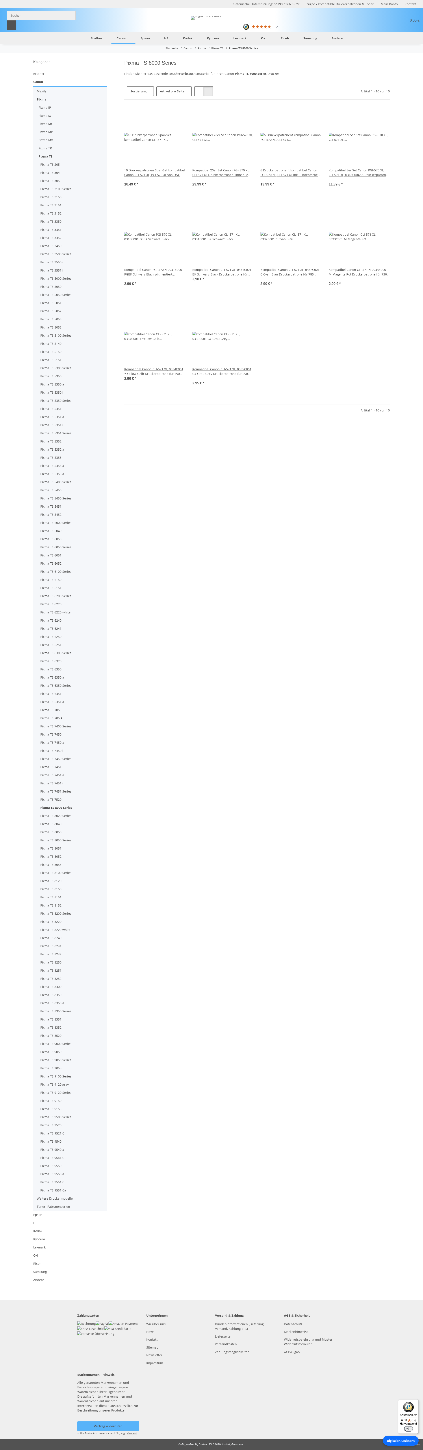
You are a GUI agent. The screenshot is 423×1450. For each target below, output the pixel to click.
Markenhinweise (296, 1332)
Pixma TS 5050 (50, 286)
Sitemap (152, 1347)
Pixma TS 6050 (50, 539)
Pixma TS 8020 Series (55, 816)
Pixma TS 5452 (50, 514)
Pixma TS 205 (50, 164)
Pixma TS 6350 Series (55, 685)
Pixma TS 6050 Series (55, 547)
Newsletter (154, 1355)
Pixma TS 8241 (50, 946)
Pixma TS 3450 (50, 246)
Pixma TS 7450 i (51, 751)
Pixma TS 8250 (50, 962)
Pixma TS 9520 (50, 1125)
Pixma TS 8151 (50, 897)
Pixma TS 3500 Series (55, 254)
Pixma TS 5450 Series (55, 498)
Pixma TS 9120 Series (55, 1092)
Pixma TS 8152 (50, 905)
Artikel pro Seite (172, 91)
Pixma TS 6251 (50, 645)
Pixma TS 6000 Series (55, 523)
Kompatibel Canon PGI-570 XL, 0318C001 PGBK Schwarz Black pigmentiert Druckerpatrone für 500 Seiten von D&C (154, 272)
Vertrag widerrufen (108, 1426)
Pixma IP (45, 107)
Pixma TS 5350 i (51, 392)
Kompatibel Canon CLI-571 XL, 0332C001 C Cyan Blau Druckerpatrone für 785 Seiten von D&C (289, 272)
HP (35, 1223)
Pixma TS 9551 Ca (53, 1190)
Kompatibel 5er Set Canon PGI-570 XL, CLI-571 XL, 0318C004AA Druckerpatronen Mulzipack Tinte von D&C (359, 172)
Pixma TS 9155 (50, 1109)
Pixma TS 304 (50, 173)
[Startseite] (78, 38)
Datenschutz (293, 1324)
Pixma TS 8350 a (52, 1003)
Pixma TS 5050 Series (55, 295)
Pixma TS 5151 (50, 360)
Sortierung (138, 91)
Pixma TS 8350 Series (55, 1011)
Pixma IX (45, 116)
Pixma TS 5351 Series (55, 433)
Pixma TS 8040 (50, 824)
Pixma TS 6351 (50, 694)
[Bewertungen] (130, 179)
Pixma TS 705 (50, 710)
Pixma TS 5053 (50, 319)
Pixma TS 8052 (50, 856)
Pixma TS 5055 (50, 327)
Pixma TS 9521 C (52, 1133)
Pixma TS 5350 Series (55, 400)
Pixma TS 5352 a (52, 449)
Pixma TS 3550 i (51, 262)
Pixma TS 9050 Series (55, 1060)
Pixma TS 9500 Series (55, 1117)
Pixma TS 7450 (50, 734)
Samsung (40, 1272)
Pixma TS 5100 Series (55, 335)
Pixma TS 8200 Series (55, 913)
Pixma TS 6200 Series (55, 596)
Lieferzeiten (223, 1336)
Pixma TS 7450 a (52, 742)
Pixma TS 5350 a (52, 384)
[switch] (408, 1429)
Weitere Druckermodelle (55, 1198)
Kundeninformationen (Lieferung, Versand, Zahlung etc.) (239, 1326)
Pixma (41, 99)
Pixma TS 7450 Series (55, 759)
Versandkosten (226, 1344)
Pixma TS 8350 (50, 995)
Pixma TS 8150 (50, 889)
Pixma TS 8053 (50, 865)
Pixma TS (45, 156)
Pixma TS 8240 (50, 938)
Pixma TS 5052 (50, 311)
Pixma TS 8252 (50, 978)
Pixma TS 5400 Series (55, 482)
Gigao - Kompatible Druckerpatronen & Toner (340, 4)
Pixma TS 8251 (50, 970)
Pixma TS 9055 (50, 1068)
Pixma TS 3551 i (51, 270)
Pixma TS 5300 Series (55, 368)
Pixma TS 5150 (50, 352)
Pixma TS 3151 (50, 205)
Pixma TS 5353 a (52, 466)
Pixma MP (46, 132)
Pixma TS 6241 (50, 628)
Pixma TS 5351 (50, 409)
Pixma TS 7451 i (51, 783)
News (150, 1332)
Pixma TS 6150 (50, 580)
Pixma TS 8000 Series (56, 808)
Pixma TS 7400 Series (55, 726)
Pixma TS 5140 (50, 343)
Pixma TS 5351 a (52, 417)
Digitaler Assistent (401, 1441)
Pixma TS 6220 (50, 604)
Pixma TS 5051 (50, 303)
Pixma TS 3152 (50, 213)
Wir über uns (156, 1324)
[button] (393, 20)
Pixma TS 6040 (50, 531)
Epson (37, 1215)
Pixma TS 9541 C (52, 1158)
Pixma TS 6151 (50, 588)
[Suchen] (11, 25)
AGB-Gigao (292, 1352)
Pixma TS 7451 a (52, 775)
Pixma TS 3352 (50, 238)
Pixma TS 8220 (50, 922)
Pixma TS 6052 (50, 563)
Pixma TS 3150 (50, 197)
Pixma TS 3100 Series (55, 189)
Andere (38, 1280)
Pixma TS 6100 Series (55, 571)
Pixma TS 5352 (50, 441)
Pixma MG (46, 124)
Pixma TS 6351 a (52, 702)
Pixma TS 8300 (50, 987)
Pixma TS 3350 (50, 221)
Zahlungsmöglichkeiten (232, 1352)
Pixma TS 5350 (50, 376)
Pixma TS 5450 (50, 490)
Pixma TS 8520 (50, 1035)
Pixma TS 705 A (51, 718)
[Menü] (416, 1402)
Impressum (154, 1363)
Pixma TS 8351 (50, 1019)
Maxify (41, 91)
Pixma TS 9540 (50, 1141)
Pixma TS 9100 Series (55, 1076)
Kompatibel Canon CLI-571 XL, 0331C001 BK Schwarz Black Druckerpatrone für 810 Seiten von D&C (221, 272)
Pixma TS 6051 (50, 555)
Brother (39, 74)
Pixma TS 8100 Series (55, 873)
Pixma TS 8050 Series (55, 840)
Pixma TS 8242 (50, 954)
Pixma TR (45, 148)
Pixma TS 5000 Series (55, 278)
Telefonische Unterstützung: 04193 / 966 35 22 (265, 4)
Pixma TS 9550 (50, 1166)
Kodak (37, 1231)
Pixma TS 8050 (50, 832)
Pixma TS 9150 (50, 1101)
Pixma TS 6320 (50, 661)
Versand (132, 1433)
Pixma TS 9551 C (52, 1182)
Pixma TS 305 (50, 181)
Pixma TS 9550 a (52, 1174)
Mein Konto (389, 4)
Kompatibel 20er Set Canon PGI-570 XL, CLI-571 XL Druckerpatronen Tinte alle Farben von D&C (221, 172)
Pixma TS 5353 (50, 457)
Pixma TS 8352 (50, 1027)
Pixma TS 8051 (50, 848)
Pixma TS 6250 (50, 637)
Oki (35, 1255)
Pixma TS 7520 (50, 799)
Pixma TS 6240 (50, 620)
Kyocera (39, 1239)
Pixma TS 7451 (50, 767)
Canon (38, 82)
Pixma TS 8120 (50, 881)
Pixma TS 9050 (50, 1052)
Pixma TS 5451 (50, 506)
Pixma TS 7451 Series (55, 791)
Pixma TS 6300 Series (55, 653)
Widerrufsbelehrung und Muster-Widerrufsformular (309, 1341)
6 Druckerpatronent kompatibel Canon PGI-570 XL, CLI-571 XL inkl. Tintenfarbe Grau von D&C (289, 172)
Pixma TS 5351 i (51, 425)
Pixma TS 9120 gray (54, 1084)
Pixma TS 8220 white (55, 930)
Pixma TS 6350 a (52, 677)
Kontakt (410, 4)
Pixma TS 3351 (50, 230)
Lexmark (39, 1247)
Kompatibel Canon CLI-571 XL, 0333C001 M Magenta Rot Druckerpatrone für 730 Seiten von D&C (358, 272)
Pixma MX (46, 140)
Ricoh (37, 1263)
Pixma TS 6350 (50, 669)
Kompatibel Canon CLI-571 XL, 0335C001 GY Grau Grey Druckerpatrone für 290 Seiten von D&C (221, 371)
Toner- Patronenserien (53, 1206)
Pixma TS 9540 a (52, 1149)
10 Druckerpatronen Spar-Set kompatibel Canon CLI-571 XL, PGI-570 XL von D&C (154, 172)
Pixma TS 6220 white (55, 612)
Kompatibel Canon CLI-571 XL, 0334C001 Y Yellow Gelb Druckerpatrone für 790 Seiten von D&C (153, 371)
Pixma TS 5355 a (52, 474)
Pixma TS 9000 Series (55, 1044)
